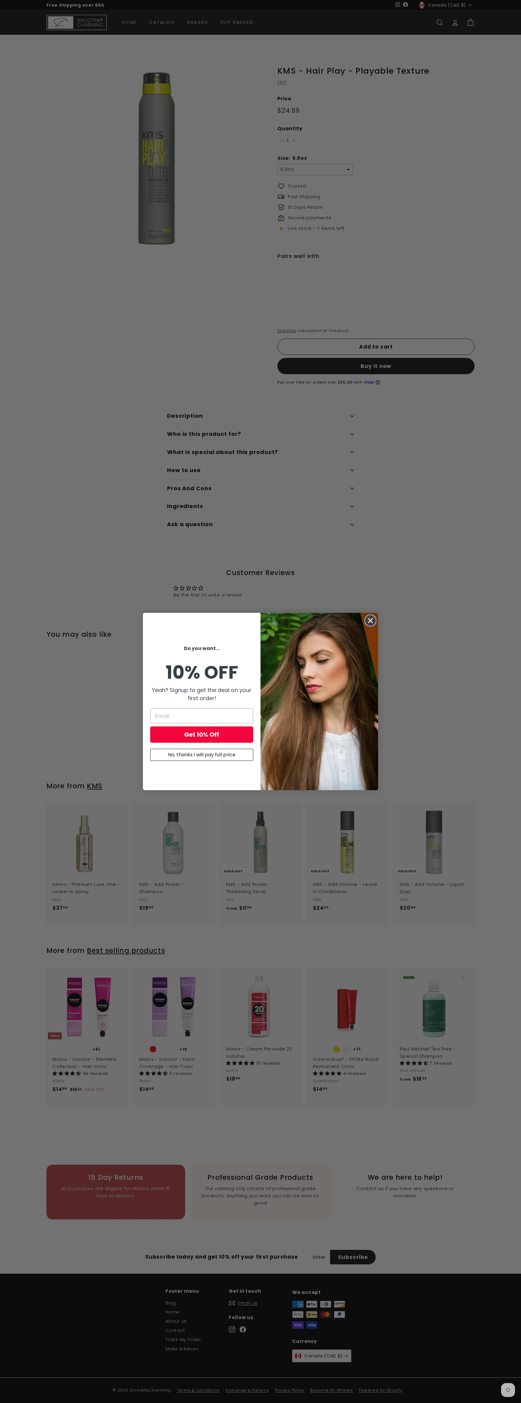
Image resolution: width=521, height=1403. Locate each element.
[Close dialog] (370, 620)
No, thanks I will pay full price (201, 754)
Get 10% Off (201, 734)
